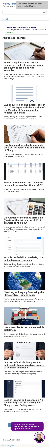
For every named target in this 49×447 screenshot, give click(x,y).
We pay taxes (9, 3)
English (5, 19)
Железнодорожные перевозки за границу (19, 29)
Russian (3, 445)
